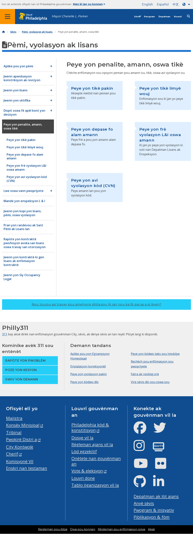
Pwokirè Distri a (21, 439)
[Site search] (188, 16)
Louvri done (83, 478)
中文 (176, 4)
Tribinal (13, 432)
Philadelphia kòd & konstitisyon (90, 427)
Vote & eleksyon (87, 471)
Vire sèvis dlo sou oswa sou (150, 382)
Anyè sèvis (144, 503)
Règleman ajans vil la (92, 444)
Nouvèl (178, 16)
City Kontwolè (19, 447)
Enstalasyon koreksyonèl (88, 366)
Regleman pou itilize (52, 529)
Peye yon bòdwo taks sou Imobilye (155, 354)
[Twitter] (162, 431)
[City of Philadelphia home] (35, 17)
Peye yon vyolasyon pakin (88, 374)
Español (163, 4)
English (147, 4)
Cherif (12, 454)
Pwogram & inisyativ (154, 510)
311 (4, 334)
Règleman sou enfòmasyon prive (121, 529)
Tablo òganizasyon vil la (95, 485)
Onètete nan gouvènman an (96, 461)
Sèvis (137, 16)
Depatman (164, 16)
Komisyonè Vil (19, 461)
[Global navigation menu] (7, 16)
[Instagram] (142, 448)
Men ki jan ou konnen (88, 4)
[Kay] (3, 31)
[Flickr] (163, 466)
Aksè (151, 529)
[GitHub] (143, 484)
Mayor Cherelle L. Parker (70, 16)
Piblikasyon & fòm (151, 517)
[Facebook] (143, 431)
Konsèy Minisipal (22, 425)
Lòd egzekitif (84, 451)
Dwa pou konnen (82, 529)
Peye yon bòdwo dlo (84, 382)
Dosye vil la (82, 438)
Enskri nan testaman (26, 468)
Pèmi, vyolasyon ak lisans (37, 31)
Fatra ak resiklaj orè (145, 374)
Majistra (14, 418)
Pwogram (149, 16)
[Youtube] (144, 466)
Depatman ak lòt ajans (156, 496)
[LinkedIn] (161, 484)
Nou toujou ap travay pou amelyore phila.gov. (96, 304)
